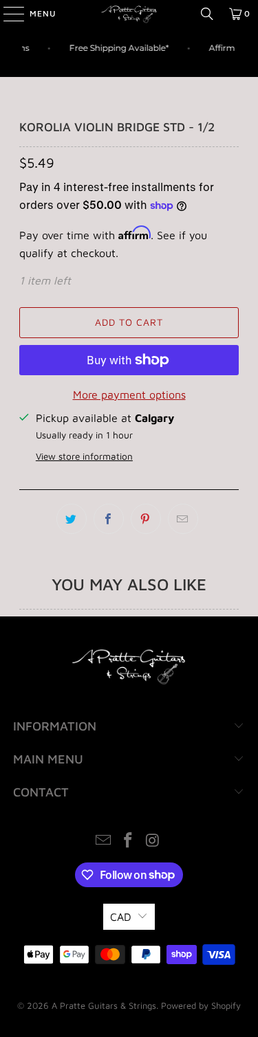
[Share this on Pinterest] (146, 519)
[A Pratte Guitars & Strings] (129, 13)
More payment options (129, 394)
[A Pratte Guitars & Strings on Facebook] (128, 841)
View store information (84, 456)
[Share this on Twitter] (71, 519)
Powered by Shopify (201, 1005)
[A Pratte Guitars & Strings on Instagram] (152, 841)
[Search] (207, 13)
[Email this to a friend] (183, 519)
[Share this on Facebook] (109, 519)
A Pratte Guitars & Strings (104, 1005)
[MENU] (7, 13)
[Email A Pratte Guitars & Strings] (104, 841)
